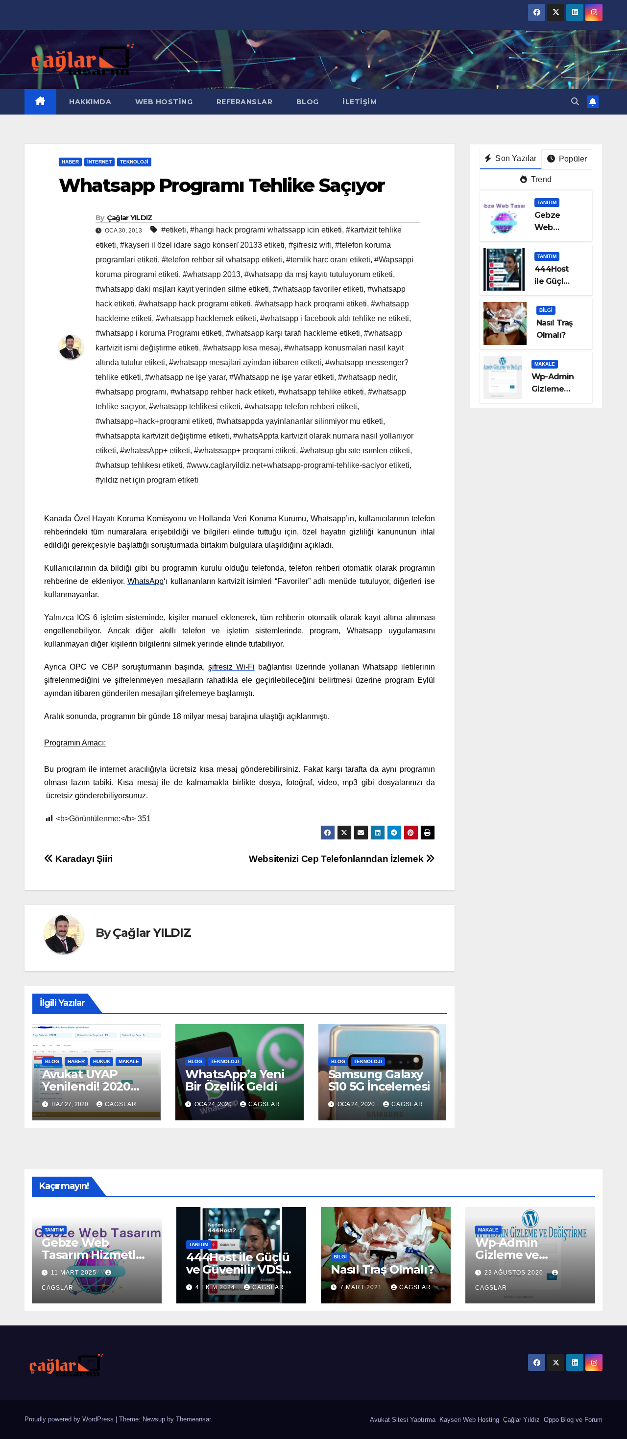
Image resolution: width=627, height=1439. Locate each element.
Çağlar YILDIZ (129, 217)
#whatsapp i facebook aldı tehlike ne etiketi (334, 318)
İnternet (99, 161)
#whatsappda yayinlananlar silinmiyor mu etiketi (300, 421)
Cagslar (121, 1104)
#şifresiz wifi (310, 245)
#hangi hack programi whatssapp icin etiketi (266, 230)
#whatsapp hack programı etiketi (195, 304)
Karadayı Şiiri (83, 859)
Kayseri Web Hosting (468, 1419)
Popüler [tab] (572, 159)
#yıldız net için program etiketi (147, 480)
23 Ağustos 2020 (514, 1272)
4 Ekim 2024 (216, 1287)
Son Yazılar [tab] (514, 158)
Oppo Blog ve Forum (572, 1419)
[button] (575, 101)
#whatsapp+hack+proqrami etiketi (154, 421)
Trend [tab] (540, 179)
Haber (70, 161)
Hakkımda (89, 101)
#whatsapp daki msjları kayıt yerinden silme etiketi (182, 289)
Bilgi (546, 310)
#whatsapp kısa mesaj (241, 348)
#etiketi (173, 230)
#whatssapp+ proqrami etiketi (245, 450)
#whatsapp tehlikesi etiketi (195, 406)
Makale (129, 1061)
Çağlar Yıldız (520, 1419)
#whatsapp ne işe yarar (185, 377)
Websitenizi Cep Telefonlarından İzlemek (337, 859)
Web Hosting (163, 101)
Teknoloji (134, 161)
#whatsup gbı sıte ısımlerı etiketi (355, 450)
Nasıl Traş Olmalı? (382, 1269)
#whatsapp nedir (366, 377)
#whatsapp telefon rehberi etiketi (300, 406)
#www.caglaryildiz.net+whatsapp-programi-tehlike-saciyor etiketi (298, 465)
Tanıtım (546, 202)
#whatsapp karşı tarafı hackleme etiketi (293, 333)
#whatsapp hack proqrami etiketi (311, 304)
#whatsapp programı (131, 392)
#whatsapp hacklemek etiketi (206, 318)
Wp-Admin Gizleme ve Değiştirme (507, 1254)
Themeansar (193, 1419)
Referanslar (243, 101)
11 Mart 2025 (74, 1272)
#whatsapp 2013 (212, 274)
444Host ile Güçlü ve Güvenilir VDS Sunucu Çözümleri (239, 1269)
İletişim (358, 101)
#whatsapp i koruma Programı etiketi (159, 333)
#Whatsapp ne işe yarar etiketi (281, 377)
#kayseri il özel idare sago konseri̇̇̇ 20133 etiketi (202, 245)
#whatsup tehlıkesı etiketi (139, 465)
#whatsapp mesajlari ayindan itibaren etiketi (245, 362)
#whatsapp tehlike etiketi (321, 392)
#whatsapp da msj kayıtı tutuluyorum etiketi (318, 274)
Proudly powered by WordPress (70, 1419)
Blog (306, 101)
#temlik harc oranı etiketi (328, 259)
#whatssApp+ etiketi (155, 450)
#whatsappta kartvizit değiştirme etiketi (162, 436)
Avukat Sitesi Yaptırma (401, 1419)
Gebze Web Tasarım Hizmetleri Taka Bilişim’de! (96, 1254)
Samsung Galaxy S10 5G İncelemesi (379, 1080)
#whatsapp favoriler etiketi (318, 289)
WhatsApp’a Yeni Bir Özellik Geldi (235, 1080)
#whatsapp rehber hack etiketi (222, 392)
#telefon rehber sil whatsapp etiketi (222, 259)
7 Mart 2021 (362, 1287)
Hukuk (101, 1061)
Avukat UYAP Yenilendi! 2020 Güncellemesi (86, 1086)
